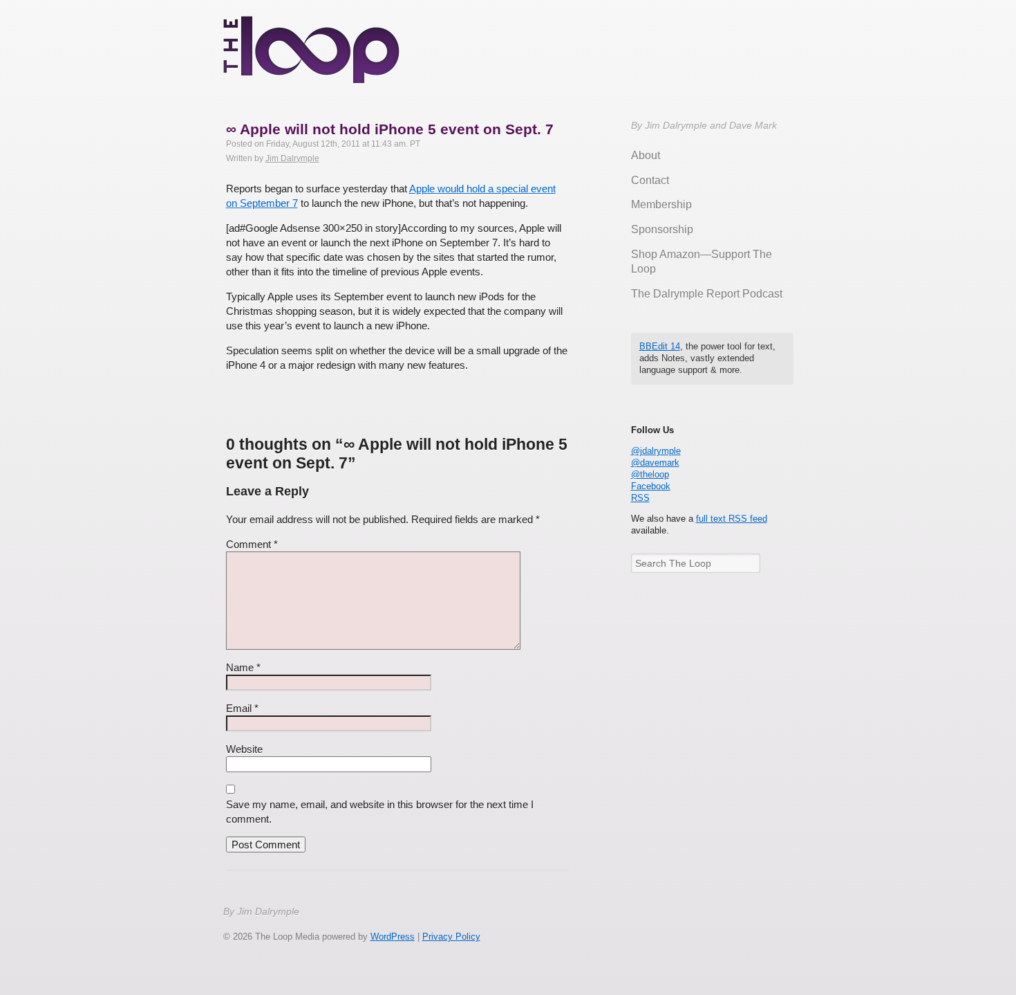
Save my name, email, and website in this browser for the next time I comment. (380, 811)
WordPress (392, 936)
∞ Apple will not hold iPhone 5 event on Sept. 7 (390, 129)
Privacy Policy (451, 936)
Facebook (650, 486)
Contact (650, 180)
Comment (252, 544)
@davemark (655, 462)
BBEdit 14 (659, 346)
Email (242, 708)
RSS (640, 498)
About (645, 155)
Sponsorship (662, 229)
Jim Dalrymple (292, 158)
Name (243, 667)
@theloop (650, 474)
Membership (661, 204)
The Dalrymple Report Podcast (706, 294)
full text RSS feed (731, 518)
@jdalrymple (656, 451)
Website (244, 749)
